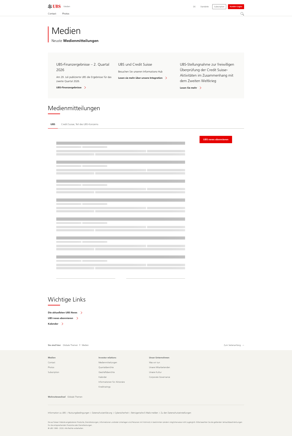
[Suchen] (242, 14)
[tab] (53, 125)
